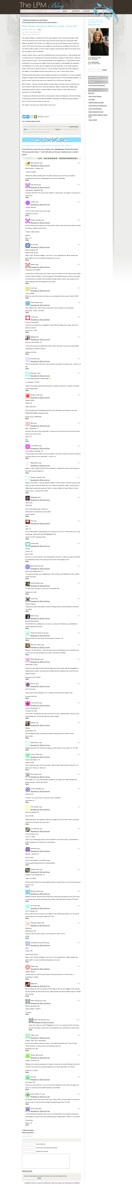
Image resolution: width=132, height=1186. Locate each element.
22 (56, 158)
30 (72, 158)
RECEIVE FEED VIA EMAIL (96, 58)
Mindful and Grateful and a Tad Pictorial (35, 20)
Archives (75, 11)
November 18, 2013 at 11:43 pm (40, 1003)
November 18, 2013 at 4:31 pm (40, 426)
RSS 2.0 (58, 129)
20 (52, 158)
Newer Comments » (28, 1132)
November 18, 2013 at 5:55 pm (40, 568)
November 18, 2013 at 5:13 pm (40, 480)
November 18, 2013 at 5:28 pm (40, 523)
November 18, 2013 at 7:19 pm (40, 647)
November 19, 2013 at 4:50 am (40, 1079)
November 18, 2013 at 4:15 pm (40, 376)
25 (62, 158)
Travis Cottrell (92, 120)
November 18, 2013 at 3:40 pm (40, 223)
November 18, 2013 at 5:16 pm (40, 500)
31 (74, 158)
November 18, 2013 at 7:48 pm (40, 705)
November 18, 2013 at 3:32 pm (40, 187)
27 (66, 158)
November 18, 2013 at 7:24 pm (40, 662)
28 (68, 158)
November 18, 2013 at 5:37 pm (40, 546)
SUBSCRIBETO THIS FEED (95, 63)
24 (60, 158)
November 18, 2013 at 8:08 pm (40, 809)
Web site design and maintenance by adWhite (66, 1183)
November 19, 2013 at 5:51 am (40, 1111)
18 (48, 158)
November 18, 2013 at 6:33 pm (40, 601)
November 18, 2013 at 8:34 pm (40, 925)
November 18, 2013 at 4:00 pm (40, 305)
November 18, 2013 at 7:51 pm (40, 745)
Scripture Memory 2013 (34, 32)
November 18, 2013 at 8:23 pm (40, 908)
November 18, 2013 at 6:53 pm (40, 635)
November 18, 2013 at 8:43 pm (40, 945)
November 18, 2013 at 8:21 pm (40, 894)
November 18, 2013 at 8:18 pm (40, 831)
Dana (32, 983)
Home (64, 11)
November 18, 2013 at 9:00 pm (40, 969)
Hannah (33, 337)
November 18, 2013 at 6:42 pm (40, 618)
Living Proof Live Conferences (97, 105)
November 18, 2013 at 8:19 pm (40, 872)
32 (75, 158)
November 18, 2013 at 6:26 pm (40, 586)
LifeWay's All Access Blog (96, 102)
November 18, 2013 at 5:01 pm (40, 465)
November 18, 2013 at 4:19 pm (40, 397)
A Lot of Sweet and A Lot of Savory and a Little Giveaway (39, 22)
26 (64, 158)
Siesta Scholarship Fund (95, 112)
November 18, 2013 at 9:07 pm (40, 986)
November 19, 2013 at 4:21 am (40, 1058)
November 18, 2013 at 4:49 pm (40, 448)
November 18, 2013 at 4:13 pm (40, 361)
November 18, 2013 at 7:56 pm (40, 777)
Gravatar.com (59, 149)
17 (46, 158)
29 (70, 158)
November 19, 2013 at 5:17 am (40, 1097)
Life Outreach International (96, 85)
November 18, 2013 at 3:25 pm (40, 165)
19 (50, 158)
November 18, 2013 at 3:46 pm (40, 247)
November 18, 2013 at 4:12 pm (40, 339)
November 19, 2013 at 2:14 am (40, 1038)
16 (45, 158)
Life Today (91, 99)
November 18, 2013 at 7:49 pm (40, 725)
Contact (86, 11)
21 (54, 158)
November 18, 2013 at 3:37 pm (40, 204)
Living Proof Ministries (95, 108)
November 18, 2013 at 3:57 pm (40, 290)
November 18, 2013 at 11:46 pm (44, 1022)
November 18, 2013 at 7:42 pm (40, 686)
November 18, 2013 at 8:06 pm (40, 791)
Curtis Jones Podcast (94, 96)
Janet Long (34, 497)
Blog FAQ (91, 93)
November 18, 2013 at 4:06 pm (40, 319)
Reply (27, 180)
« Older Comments (28, 1130)
